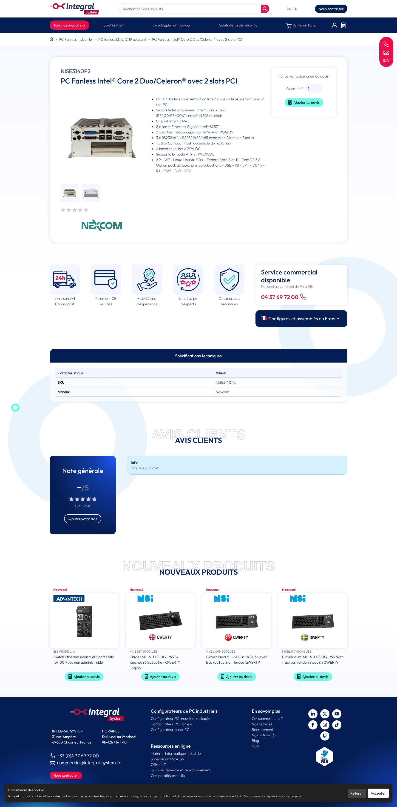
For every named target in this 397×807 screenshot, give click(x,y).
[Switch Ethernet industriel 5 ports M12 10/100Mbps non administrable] (84, 621)
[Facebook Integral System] (313, 724)
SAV (386, 60)
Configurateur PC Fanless (172, 724)
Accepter (378, 793)
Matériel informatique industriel (176, 753)
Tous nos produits (67, 25)
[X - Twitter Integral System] (324, 713)
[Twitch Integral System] (324, 736)
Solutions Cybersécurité (238, 25)
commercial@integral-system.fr (89, 762)
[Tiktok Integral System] (336, 724)
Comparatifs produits (168, 775)
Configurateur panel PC (170, 729)
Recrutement (262, 729)
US (289, 9)
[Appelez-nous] (386, 44)
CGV (255, 746)
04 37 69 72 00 (279, 297)
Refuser (356, 793)
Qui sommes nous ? (267, 718)
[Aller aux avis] (74, 210)
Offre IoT (158, 764)
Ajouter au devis (306, 102)
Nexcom (222, 391)
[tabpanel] (198, 382)
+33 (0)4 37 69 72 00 (78, 755)
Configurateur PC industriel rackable (180, 718)
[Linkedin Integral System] (313, 713)
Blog (255, 740)
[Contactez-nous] (386, 52)
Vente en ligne (304, 25)
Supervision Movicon (167, 759)
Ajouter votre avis (82, 518)
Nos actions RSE (265, 735)
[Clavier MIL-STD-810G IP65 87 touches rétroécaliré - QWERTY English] (160, 621)
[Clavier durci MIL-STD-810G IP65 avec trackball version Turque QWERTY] (236, 621)
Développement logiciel (171, 25)
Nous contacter (331, 8)
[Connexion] (334, 25)
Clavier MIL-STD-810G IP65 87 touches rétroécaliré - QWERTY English (155, 662)
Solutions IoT (113, 25)
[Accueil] (51, 39)
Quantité (293, 88)
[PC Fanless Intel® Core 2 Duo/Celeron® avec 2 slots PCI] (102, 137)
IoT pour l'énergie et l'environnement (181, 770)
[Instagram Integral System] (324, 724)
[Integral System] (74, 9)
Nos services (262, 724)
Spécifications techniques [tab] (198, 355)
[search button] (265, 9)
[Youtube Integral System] (336, 713)
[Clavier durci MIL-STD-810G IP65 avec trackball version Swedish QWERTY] (312, 621)
